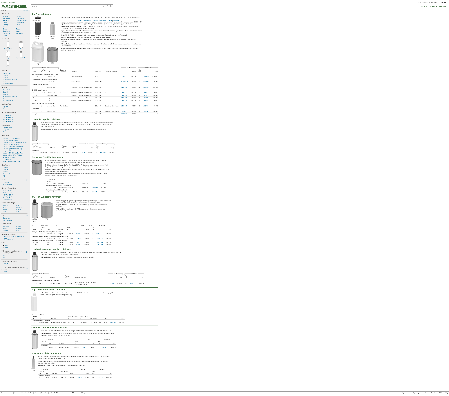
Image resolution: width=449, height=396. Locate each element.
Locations (9, 393)
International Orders (27, 393)
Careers (37, 393)
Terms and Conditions (431, 393)
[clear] (103, 6)
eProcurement (66, 393)
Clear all (25, 10)
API (73, 393)
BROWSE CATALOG (9, 2)
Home (3, 393)
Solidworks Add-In (55, 393)
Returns (16, 393)
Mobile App (44, 393)
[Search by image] (111, 6)
